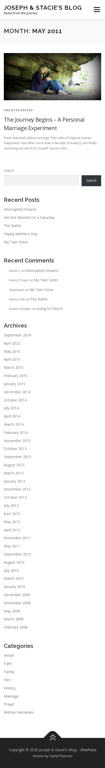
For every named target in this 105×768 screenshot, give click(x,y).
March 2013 (13, 473)
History (10, 688)
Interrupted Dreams (20, 209)
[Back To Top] (53, 738)
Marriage (11, 696)
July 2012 (11, 505)
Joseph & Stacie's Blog (43, 7)
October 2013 (15, 448)
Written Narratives (19, 712)
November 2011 (17, 537)
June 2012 (12, 513)
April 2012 (12, 529)
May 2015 (12, 351)
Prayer (9, 704)
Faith (8, 663)
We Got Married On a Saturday (29, 217)
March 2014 (13, 424)
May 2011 (12, 546)
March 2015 (13, 367)
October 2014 (15, 400)
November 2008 (17, 602)
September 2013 (17, 456)
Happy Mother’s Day (20, 233)
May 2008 (12, 611)
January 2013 (14, 481)
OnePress (88, 749)
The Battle (12, 225)
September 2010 (17, 554)
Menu (96, 9)
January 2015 (14, 383)
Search (9, 170)
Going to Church (49, 308)
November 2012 (17, 489)
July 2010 (11, 570)
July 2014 (11, 408)
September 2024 (17, 335)
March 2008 (13, 618)
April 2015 (12, 359)
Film (7, 679)
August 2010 (14, 562)
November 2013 (17, 440)
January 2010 (14, 586)
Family (9, 671)
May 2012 (12, 521)
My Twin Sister (16, 242)
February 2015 (16, 375)
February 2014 (16, 432)
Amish (9, 655)
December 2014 (17, 391)
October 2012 (15, 497)
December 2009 (17, 594)
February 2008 (16, 627)
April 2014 (12, 416)
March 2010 (13, 578)
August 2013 (14, 464)
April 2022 (12, 343)
